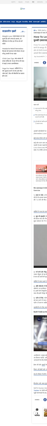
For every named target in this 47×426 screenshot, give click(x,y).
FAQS (13, 22)
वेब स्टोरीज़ (25, 22)
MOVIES (40, 2)
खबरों (43, 364)
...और (22, 31)
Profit (27, 2)
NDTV (13, 2)
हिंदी (33, 2)
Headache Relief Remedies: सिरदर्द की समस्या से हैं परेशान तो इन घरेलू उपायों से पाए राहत (13, 51)
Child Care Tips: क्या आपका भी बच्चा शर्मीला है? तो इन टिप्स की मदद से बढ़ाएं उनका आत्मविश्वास (13, 61)
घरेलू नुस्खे (18, 22)
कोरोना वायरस (6, 22)
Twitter (36, 390)
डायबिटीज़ (43, 22)
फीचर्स (30, 22)
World (20, 2)
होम (1, 22)
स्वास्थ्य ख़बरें (36, 22)
